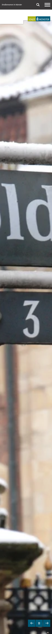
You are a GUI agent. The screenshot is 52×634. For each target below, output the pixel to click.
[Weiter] (46, 623)
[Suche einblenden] (38, 5)
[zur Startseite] (39, 18)
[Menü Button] (47, 5)
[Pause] (39, 623)
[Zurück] (31, 623)
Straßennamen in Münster (12, 5)
